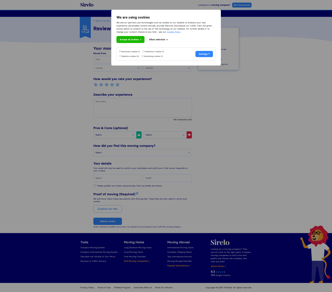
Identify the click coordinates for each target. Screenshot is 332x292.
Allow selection (157, 39)
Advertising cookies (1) (153, 56)
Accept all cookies (129, 39)
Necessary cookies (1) (130, 51)
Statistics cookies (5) (130, 56)
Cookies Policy (174, 32)
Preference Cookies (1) (154, 51)
